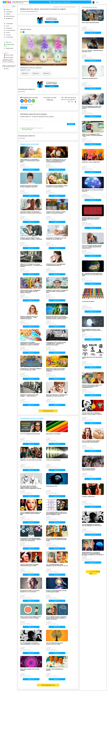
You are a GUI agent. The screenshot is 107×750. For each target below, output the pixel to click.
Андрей (56, 6)
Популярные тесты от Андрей (31, 418)
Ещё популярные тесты (48, 685)
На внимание (9, 23)
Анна (84, 139)
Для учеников (9, 57)
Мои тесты (9, 42)
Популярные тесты (89, 7)
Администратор (86, 195)
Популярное (9, 11)
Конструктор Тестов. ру (20, 2)
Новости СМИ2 (21, 91)
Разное (8, 32)
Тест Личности (63, 6)
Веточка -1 (25, 73)
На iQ (7, 26)
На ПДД (8, 35)
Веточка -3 (47, 73)
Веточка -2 (36, 73)
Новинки (8, 14)
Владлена (85, 474)
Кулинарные (9, 28)
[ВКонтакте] (22, 101)
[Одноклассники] (26, 101)
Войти (97, 2)
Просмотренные (10, 16)
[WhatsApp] (33, 101)
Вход (7, 68)
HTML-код (50, 100)
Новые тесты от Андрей (29, 144)
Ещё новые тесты (48, 411)
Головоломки (9, 37)
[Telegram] (29, 101)
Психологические (10, 30)
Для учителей (9, 55)
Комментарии (9, 48)
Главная (8, 9)
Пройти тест (31, 169)
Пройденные (9, 18)
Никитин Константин (87, 223)
